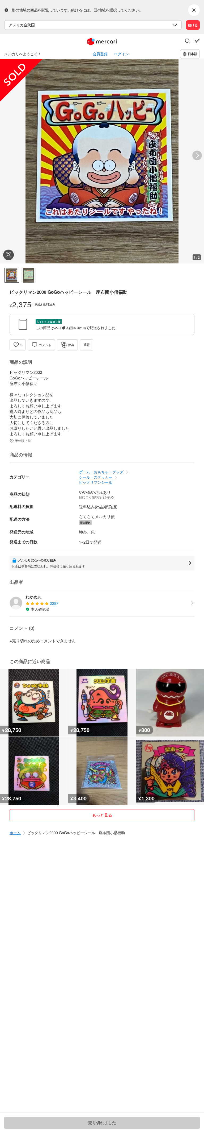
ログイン (121, 53)
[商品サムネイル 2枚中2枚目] (28, 275)
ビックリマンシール (95, 482)
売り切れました (102, 1123)
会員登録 (100, 53)
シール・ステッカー (95, 477)
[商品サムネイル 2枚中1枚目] (11, 275)
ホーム (15, 832)
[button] (187, 41)
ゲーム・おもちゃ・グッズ (101, 471)
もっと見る (102, 815)
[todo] (197, 41)
